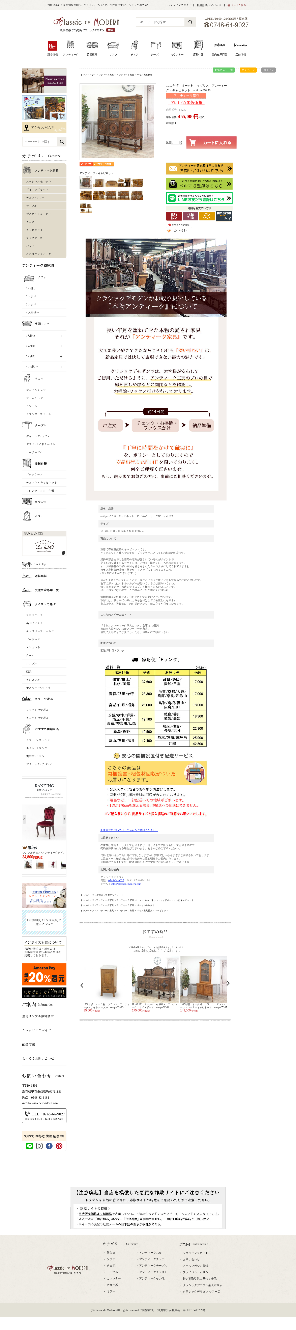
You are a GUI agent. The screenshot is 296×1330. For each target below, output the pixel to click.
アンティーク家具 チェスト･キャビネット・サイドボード (145, 900)
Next (228, 983)
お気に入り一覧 (224, 70)
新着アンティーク (114, 895)
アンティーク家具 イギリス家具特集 (134, 75)
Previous (82, 985)
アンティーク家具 (105, 75)
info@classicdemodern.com (126, 883)
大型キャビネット (185, 900)
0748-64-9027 (116, 880)
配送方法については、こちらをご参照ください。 (129, 830)
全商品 (99, 895)
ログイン (268, 70)
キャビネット (161, 910)
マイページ (248, 70)
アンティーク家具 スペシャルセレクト (135, 905)
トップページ (87, 75)
